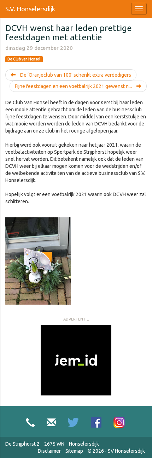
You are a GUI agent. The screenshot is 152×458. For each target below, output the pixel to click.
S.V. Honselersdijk (30, 8)
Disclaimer (49, 451)
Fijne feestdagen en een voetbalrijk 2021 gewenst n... (74, 86)
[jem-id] (76, 360)
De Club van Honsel (23, 59)
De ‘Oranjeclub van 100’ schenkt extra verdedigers (75, 75)
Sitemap (74, 451)
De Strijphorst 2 (22, 444)
